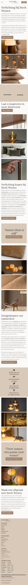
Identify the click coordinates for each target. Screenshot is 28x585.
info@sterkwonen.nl (6, 510)
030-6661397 (4, 555)
